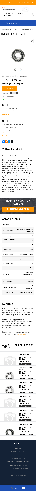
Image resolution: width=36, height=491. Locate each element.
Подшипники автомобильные (18, 465)
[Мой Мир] (9, 141)
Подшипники (18, 448)
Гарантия (21, 334)
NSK (31, 249)
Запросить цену (26, 364)
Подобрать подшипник (18, 209)
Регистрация (30, 2)
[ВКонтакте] (3, 141)
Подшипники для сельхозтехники (18, 468)
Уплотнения (18, 472)
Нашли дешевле (9, 96)
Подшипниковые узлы (18, 451)
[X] (12, 141)
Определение (30, 9)
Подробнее (5, 114)
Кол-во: (6, 93)
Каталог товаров (12, 23)
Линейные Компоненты (18, 458)
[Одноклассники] (6, 141)
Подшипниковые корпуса (18, 455)
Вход (23, 2)
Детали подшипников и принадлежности (18, 461)
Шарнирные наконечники (18, 475)
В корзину (11, 88)
